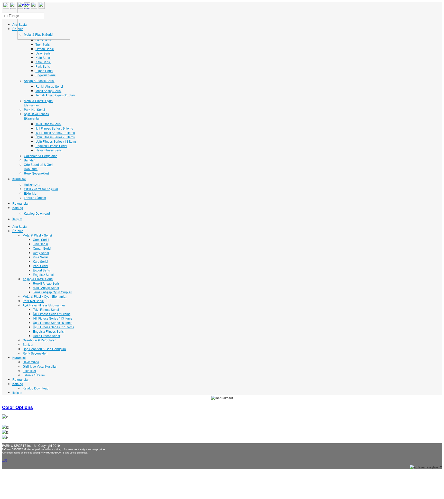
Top (4, 459)
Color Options (17, 407)
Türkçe (13, 16)
